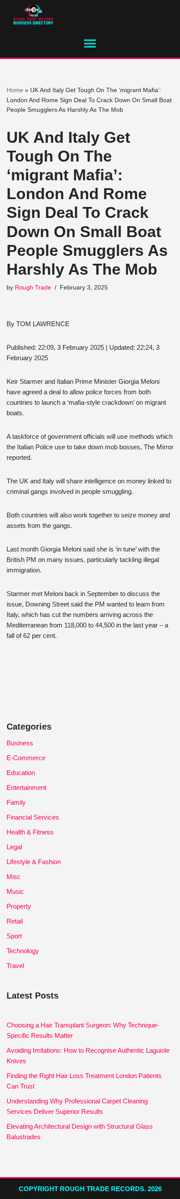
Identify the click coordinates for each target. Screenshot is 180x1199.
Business (20, 743)
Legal (14, 847)
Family (16, 802)
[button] (90, 43)
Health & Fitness (30, 832)
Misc (14, 876)
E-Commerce (26, 757)
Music (15, 891)
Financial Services (33, 817)
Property (19, 906)
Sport (14, 936)
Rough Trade (33, 287)
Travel (15, 965)
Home (15, 89)
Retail (15, 921)
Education (21, 772)
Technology (23, 950)
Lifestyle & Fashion (34, 861)
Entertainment (26, 787)
